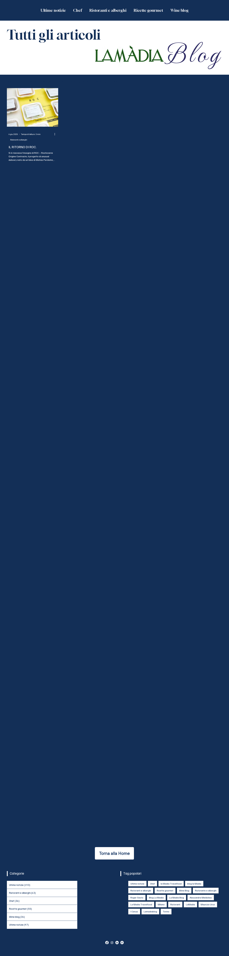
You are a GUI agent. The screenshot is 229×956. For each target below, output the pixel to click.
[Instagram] (112, 942)
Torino (166, 911)
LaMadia (190, 904)
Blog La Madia (156, 897)
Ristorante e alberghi (205, 890)
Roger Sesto (136, 897)
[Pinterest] (122, 942)
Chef (60, 81)
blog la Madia (194, 883)
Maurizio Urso (208, 904)
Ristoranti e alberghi (40, 81)
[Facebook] (107, 942)
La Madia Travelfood (141, 904)
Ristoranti (175, 904)
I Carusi (134, 911)
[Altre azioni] (56, 134)
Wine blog (100, 81)
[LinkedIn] (117, 942)
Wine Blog (184, 890)
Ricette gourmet (79, 81)
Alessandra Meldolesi (201, 897)
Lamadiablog (150, 911)
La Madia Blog (176, 897)
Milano (161, 904)
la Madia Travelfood (171, 883)
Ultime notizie (14, 81)
